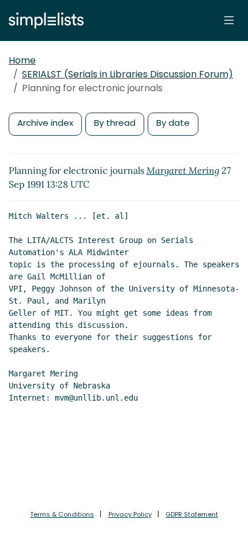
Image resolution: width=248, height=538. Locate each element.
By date (173, 123)
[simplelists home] (43, 20)
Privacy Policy (130, 514)
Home (22, 60)
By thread (115, 123)
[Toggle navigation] (229, 20)
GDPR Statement (192, 514)
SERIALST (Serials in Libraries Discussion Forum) (127, 74)
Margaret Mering (182, 170)
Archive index (45, 123)
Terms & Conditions (62, 514)
